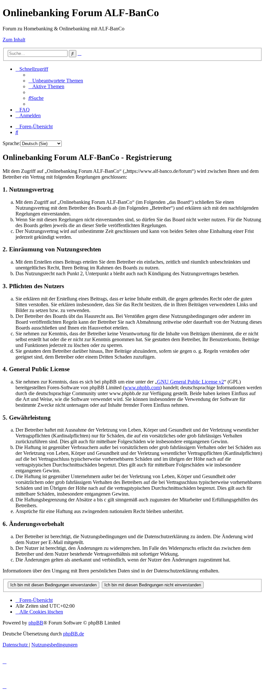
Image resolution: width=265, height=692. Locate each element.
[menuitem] (55, 80)
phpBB (35, 622)
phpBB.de (73, 633)
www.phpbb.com (142, 387)
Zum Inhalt (14, 39)
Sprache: (11, 143)
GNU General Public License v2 (190, 381)
